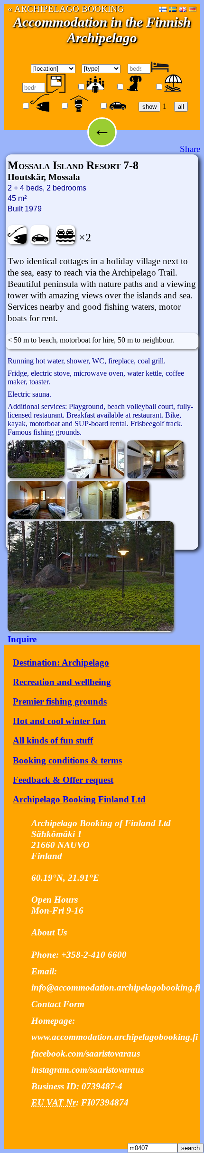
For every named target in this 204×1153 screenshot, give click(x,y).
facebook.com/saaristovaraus (85, 1053)
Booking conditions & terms (67, 760)
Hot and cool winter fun (59, 721)
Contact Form (57, 1004)
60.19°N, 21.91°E (65, 878)
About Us (49, 932)
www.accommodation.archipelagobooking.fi (114, 1037)
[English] (182, 9)
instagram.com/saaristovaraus (87, 1070)
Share (190, 149)
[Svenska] (172, 9)
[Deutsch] (192, 9)
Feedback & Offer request (63, 780)
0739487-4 (102, 1086)
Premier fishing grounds (60, 701)
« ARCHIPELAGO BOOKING (66, 9)
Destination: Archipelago (61, 662)
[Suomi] (163, 9)
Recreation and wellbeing (62, 682)
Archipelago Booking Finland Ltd (79, 799)
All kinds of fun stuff (53, 740)
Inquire (22, 639)
